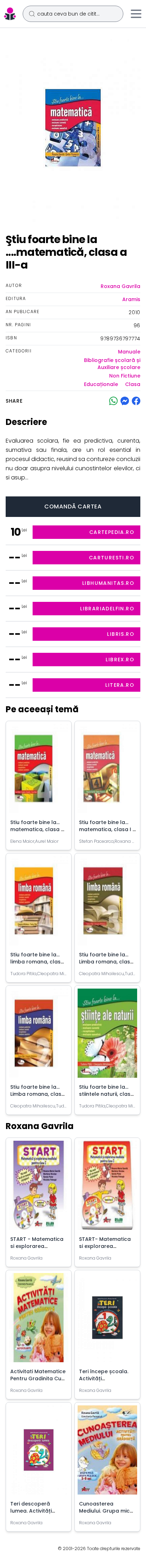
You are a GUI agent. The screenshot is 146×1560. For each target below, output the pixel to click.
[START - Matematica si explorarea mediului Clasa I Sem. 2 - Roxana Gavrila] (38, 1188)
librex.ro (120, 659)
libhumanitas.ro (108, 583)
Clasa (132, 384)
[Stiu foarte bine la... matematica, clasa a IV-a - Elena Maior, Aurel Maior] (38, 771)
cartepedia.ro (111, 532)
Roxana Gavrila (120, 286)
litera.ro (119, 685)
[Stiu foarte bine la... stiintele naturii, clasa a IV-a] (107, 1036)
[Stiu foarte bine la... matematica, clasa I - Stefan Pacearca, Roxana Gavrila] (107, 771)
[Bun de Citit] (10, 14)
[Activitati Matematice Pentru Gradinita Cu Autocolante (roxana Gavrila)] (38, 1320)
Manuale (129, 351)
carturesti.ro (111, 557)
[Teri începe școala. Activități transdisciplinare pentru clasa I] (107, 1320)
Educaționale (101, 384)
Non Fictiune (124, 375)
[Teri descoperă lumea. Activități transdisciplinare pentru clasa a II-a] (38, 1452)
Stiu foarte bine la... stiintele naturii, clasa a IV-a (106, 1094)
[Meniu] (136, 14)
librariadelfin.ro (107, 608)
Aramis (131, 299)
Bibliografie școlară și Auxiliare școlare (112, 364)
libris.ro (120, 634)
